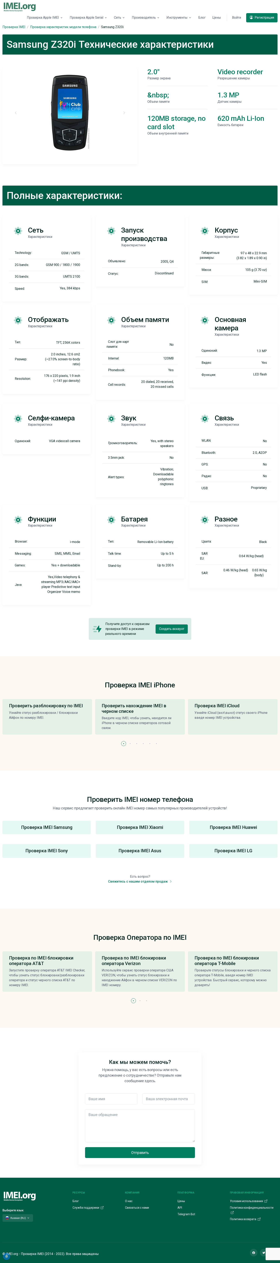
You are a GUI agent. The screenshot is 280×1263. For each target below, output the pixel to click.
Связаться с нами (137, 1207)
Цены (216, 17)
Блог (202, 17)
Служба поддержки (86, 1207)
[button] (123, 743)
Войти (236, 17)
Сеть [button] (117, 17)
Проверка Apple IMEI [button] (43, 17)
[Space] (19, 1195)
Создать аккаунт (171, 629)
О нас (128, 1201)
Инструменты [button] (177, 17)
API (180, 1207)
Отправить (140, 1152)
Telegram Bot (186, 1214)
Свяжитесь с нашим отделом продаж (138, 881)
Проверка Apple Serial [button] (86, 17)
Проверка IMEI (13, 27)
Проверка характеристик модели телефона (63, 27)
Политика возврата (243, 1219)
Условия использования (247, 1201)
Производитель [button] (144, 17)
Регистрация (264, 17)
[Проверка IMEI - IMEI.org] (19, 7)
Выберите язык (13, 1210)
